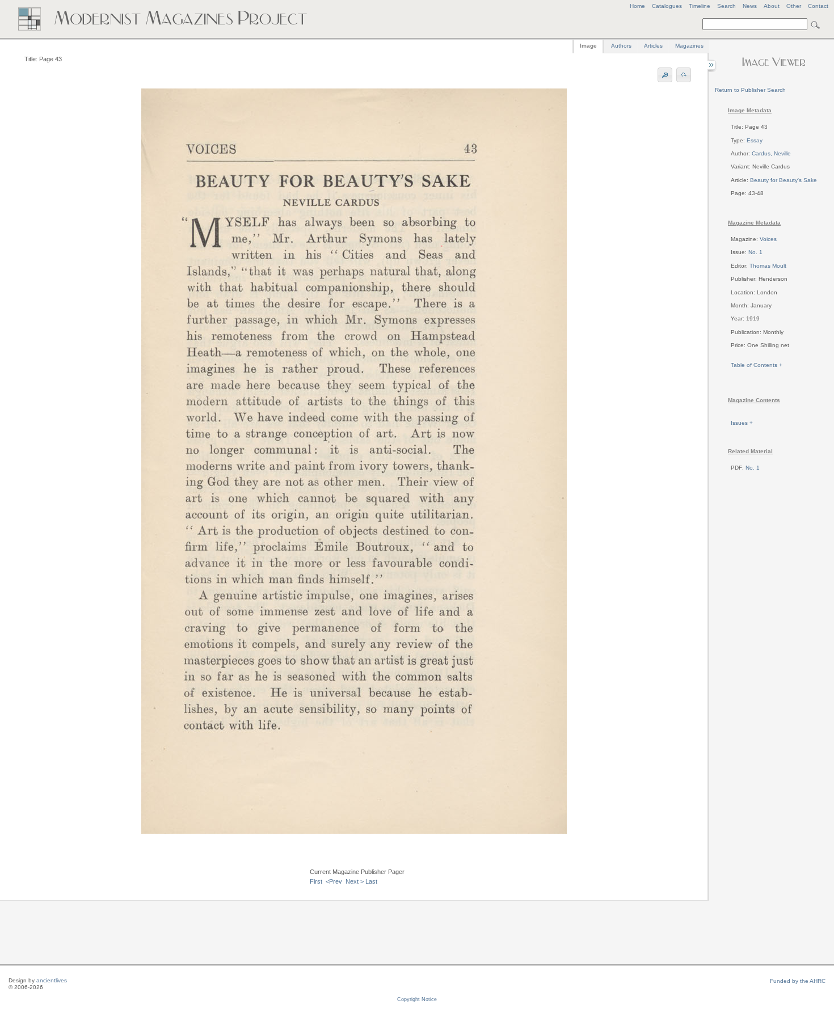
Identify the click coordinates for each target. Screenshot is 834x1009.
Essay (755, 140)
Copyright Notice (417, 999)
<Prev (334, 881)
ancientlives (51, 980)
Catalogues (667, 6)
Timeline (699, 6)
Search (726, 6)
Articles (653, 46)
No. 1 (755, 252)
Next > (355, 881)
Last (371, 881)
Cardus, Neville (771, 153)
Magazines (689, 46)
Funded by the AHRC (797, 981)
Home (637, 6)
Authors (621, 46)
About (772, 6)
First (316, 881)
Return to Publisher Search (750, 90)
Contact (818, 6)
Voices (768, 239)
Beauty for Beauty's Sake (783, 180)
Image (588, 46)
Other (793, 6)
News (750, 6)
